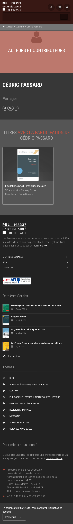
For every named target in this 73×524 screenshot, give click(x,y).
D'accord (10, 517)
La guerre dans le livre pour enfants (28, 329)
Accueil (9, 26)
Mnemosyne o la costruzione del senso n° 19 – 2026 (36, 305)
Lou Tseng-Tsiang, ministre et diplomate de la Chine (36, 343)
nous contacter (54, 458)
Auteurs (20, 26)
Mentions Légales (13, 257)
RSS (5, 262)
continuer (38, 245)
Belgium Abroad (18, 316)
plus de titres (13, 356)
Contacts (8, 267)
